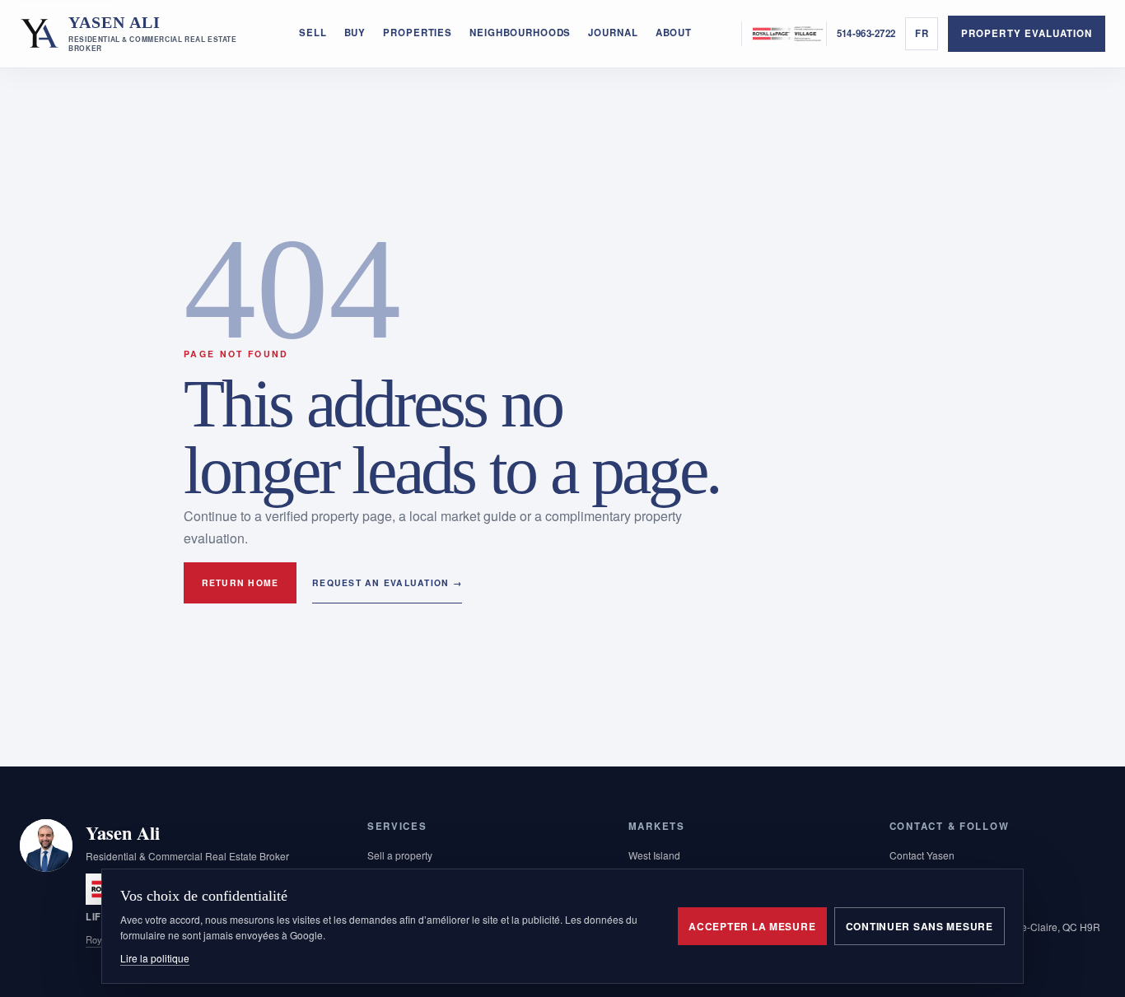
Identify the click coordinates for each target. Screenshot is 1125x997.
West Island (654, 855)
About (674, 33)
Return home (240, 582)
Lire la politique (154, 958)
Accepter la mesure (752, 926)
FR (922, 33)
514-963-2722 (866, 33)
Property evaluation (1026, 33)
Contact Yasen (922, 855)
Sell (312, 33)
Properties (417, 33)
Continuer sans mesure (919, 926)
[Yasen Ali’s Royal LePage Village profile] (784, 33)
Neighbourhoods (520, 33)
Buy (355, 33)
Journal (612, 33)
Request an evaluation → (387, 582)
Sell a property (399, 855)
